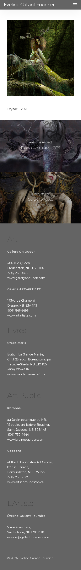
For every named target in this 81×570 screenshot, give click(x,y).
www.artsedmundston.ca (25, 482)
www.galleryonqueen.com (26, 278)
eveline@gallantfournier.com (28, 537)
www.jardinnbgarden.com (25, 439)
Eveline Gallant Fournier (29, 4)
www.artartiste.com (21, 315)
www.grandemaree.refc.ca (26, 374)
